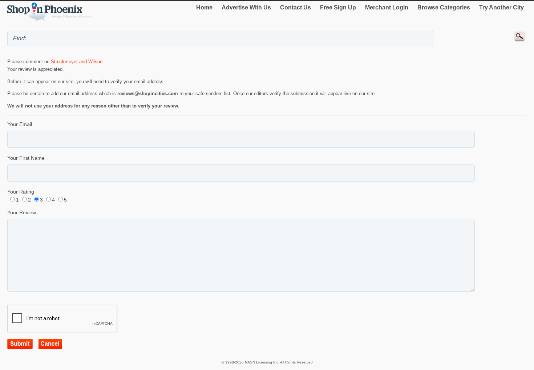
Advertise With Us (246, 7)
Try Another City (501, 7)
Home (204, 7)
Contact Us (295, 7)
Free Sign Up (338, 7)
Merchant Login (386, 7)
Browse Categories (443, 7)
